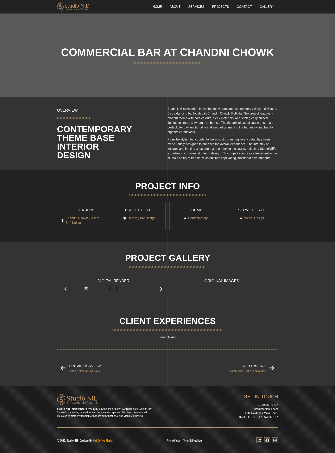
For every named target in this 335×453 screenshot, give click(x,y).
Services (196, 6)
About (175, 6)
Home (157, 6)
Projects (220, 6)
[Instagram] (275, 440)
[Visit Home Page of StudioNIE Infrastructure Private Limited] (86, 6)
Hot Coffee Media (102, 440)
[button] (65, 288)
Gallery (267, 6)
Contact (244, 6)
